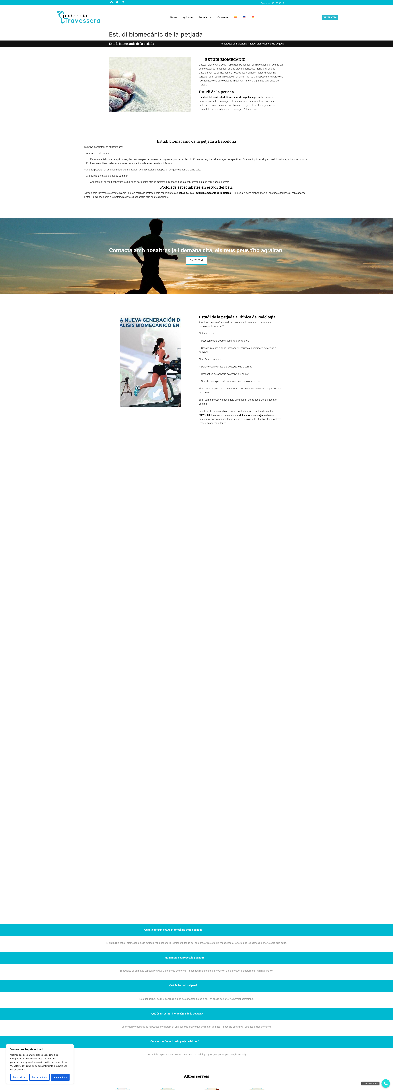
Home (173, 17)
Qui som (188, 17)
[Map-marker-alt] (117, 2)
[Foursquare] (122, 2)
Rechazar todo (39, 1077)
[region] (40, 1064)
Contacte (223, 17)
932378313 (278, 3)
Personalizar (19, 1077)
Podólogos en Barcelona (234, 43)
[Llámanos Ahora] (385, 1083)
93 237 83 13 (206, 415)
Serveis (203, 17)
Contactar (196, 260)
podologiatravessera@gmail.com (255, 415)
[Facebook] (111, 2)
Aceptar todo (60, 1077)
